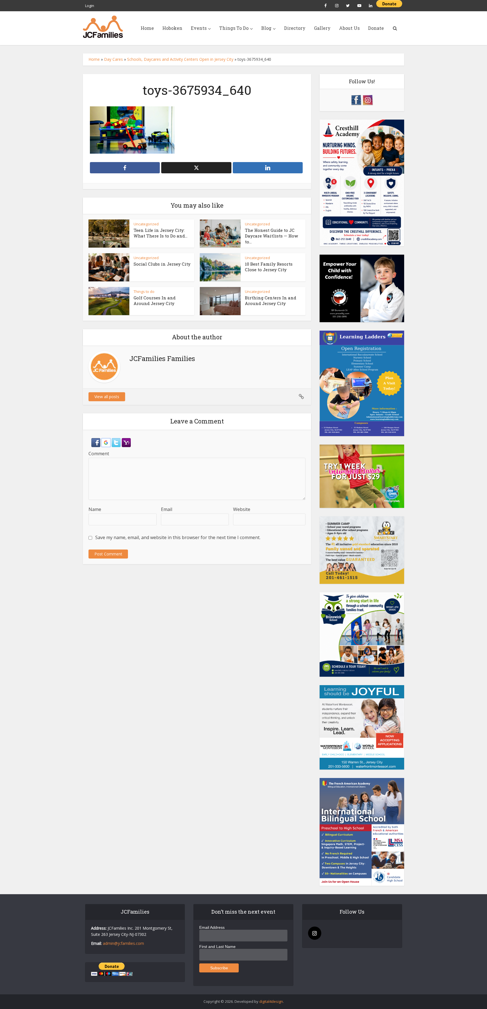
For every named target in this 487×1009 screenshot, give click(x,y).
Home (147, 28)
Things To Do (234, 28)
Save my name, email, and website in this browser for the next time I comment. (177, 537)
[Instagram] (314, 933)
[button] (96, 442)
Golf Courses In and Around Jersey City (155, 300)
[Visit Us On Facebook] (356, 99)
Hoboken (172, 28)
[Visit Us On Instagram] (367, 99)
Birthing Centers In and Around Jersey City (270, 300)
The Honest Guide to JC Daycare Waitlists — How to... (271, 236)
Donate (376, 28)
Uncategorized (146, 224)
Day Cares (113, 59)
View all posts (106, 396)
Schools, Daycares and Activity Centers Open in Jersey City (180, 59)
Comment (98, 453)
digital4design (271, 1001)
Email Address (212, 927)
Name (94, 509)
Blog (266, 28)
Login (89, 5)
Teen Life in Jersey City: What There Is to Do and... (160, 233)
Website (241, 509)
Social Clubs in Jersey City (162, 264)
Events (199, 28)
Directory (295, 28)
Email (166, 509)
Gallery (322, 28)
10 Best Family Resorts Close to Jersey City (269, 266)
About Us (349, 28)
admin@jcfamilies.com (123, 943)
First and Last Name (217, 946)
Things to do (144, 291)
